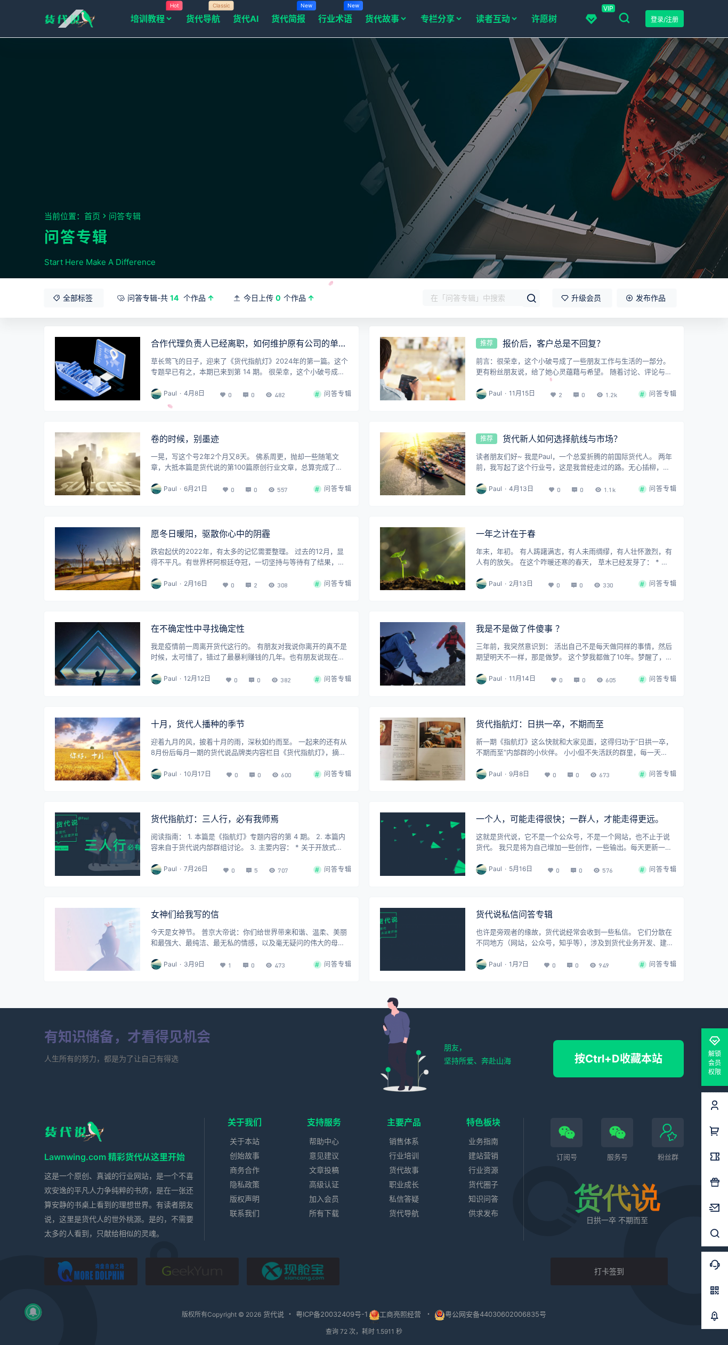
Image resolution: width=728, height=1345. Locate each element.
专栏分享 (437, 18)
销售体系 (404, 1141)
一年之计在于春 (506, 533)
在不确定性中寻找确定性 (198, 628)
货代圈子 (483, 1184)
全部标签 (78, 297)
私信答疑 (404, 1198)
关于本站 (245, 1141)
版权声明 (245, 1198)
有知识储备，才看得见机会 (127, 1036)
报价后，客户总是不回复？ (554, 343)
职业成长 (404, 1184)
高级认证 (324, 1184)
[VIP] (591, 19)
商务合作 (245, 1169)
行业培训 (404, 1155)
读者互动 (493, 18)
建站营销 (483, 1155)
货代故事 (382, 18)
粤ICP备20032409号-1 (332, 1314)
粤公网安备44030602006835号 (495, 1314)
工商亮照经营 (400, 1314)
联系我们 (245, 1213)
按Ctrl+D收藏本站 (618, 1058)
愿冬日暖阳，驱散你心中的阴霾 (210, 533)
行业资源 (483, 1169)
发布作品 (651, 297)
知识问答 (483, 1198)
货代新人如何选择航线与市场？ (562, 438)
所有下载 (324, 1213)
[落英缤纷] (90, 1271)
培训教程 (155, 13)
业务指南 (483, 1141)
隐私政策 (245, 1184)
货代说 (272, 1314)
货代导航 (404, 1213)
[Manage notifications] (33, 1311)
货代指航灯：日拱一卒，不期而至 (540, 724)
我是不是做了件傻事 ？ (520, 628)
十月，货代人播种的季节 (198, 724)
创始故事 (245, 1155)
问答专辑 (334, 394)
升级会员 (586, 297)
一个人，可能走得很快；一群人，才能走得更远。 (570, 819)
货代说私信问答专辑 (514, 914)
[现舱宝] (293, 1271)
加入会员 (324, 1198)
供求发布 (483, 1213)
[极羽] (192, 1271)
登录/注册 (664, 19)
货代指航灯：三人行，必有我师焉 (215, 819)
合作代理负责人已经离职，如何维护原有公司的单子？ (244, 344)
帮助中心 (324, 1141)
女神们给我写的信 (185, 914)
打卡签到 (609, 1271)
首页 (92, 216)
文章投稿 (324, 1169)
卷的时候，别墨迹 (185, 438)
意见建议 (324, 1155)
